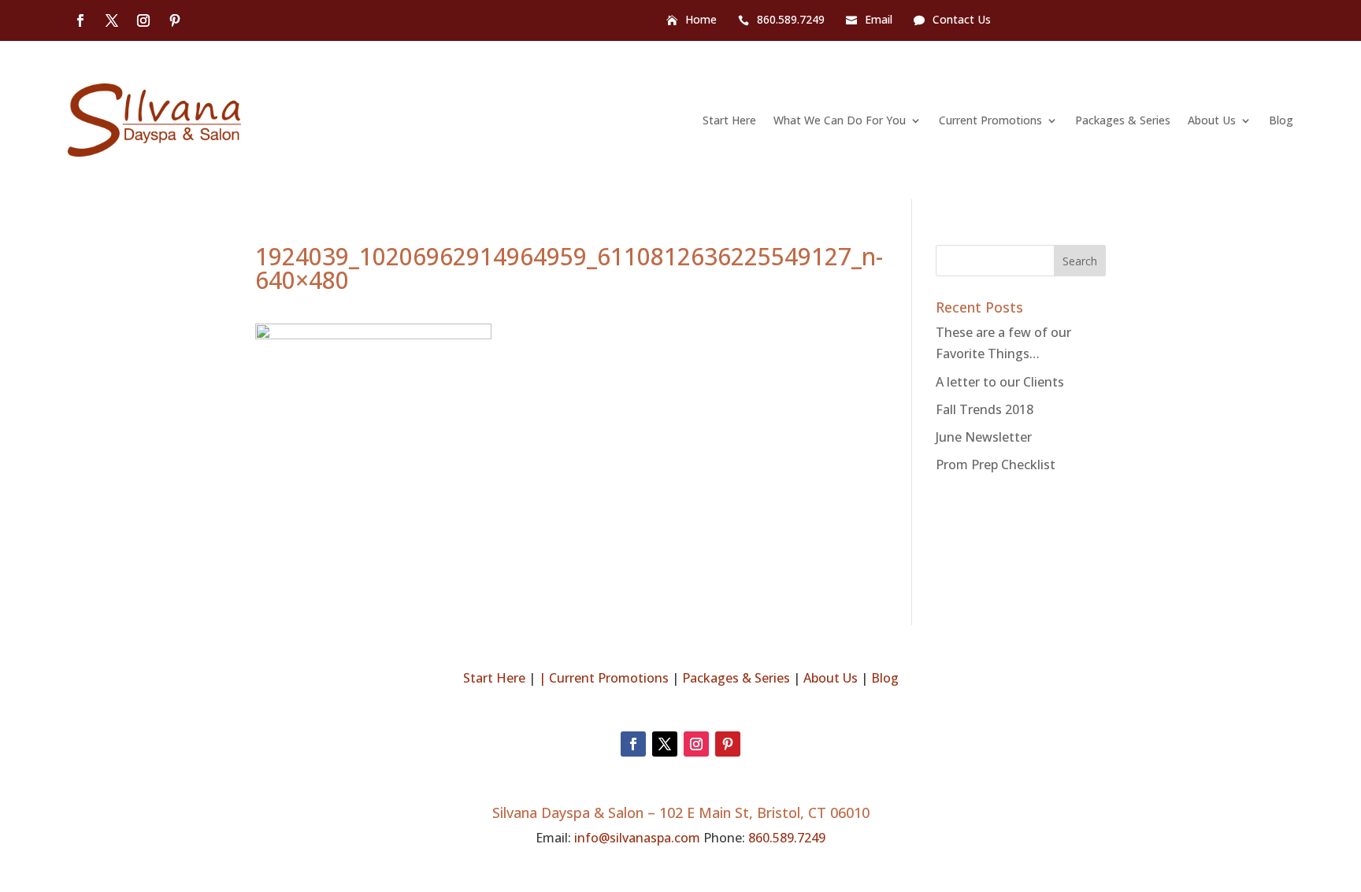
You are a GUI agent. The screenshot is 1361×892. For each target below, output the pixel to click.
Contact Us (962, 20)
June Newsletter (984, 437)
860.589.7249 (791, 20)
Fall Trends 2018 (984, 409)
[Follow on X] (111, 20)
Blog (1281, 120)
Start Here (729, 120)
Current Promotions (990, 120)
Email (878, 20)
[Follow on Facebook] (80, 20)
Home (701, 20)
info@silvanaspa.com (637, 837)
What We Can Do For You (839, 120)
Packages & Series (1122, 120)
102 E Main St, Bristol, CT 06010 (764, 812)
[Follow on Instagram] (143, 20)
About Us (1212, 120)
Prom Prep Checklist (995, 464)
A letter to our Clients (1000, 381)
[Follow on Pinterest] (174, 20)
